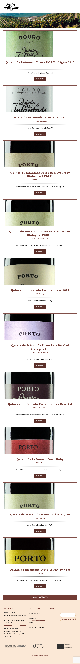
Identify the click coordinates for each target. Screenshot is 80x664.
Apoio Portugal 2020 (40, 655)
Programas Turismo (36, 627)
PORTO (8, 164)
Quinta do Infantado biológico (23, 54)
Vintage (14, 281)
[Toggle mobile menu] (76, 5)
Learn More (40, 79)
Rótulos (32, 623)
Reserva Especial (17, 395)
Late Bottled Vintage (19, 337)
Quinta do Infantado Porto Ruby (40, 459)
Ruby (13, 451)
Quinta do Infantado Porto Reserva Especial (40, 404)
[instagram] (52, 617)
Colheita (14, 506)
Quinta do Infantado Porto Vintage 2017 (40, 290)
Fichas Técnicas (35, 613)
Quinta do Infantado (19, 109)
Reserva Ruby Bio (17, 164)
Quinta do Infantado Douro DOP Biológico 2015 (40, 62)
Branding (32, 618)
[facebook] (52, 614)
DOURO (8, 54)
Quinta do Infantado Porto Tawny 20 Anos (40, 570)
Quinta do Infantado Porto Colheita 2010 (40, 514)
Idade (13, 561)
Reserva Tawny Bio (18, 223)
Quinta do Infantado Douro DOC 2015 (40, 117)
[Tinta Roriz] (29, 50)
